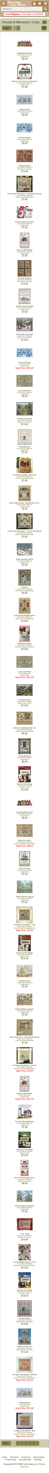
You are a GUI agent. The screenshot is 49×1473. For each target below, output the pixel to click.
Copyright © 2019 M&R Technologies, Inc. (20, 1464)
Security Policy (25, 1460)
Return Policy (38, 1457)
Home (4, 1457)
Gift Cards (14, 1457)
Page (6, 28)
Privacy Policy (10, 1460)
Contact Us (25, 1457)
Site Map (38, 1460)
